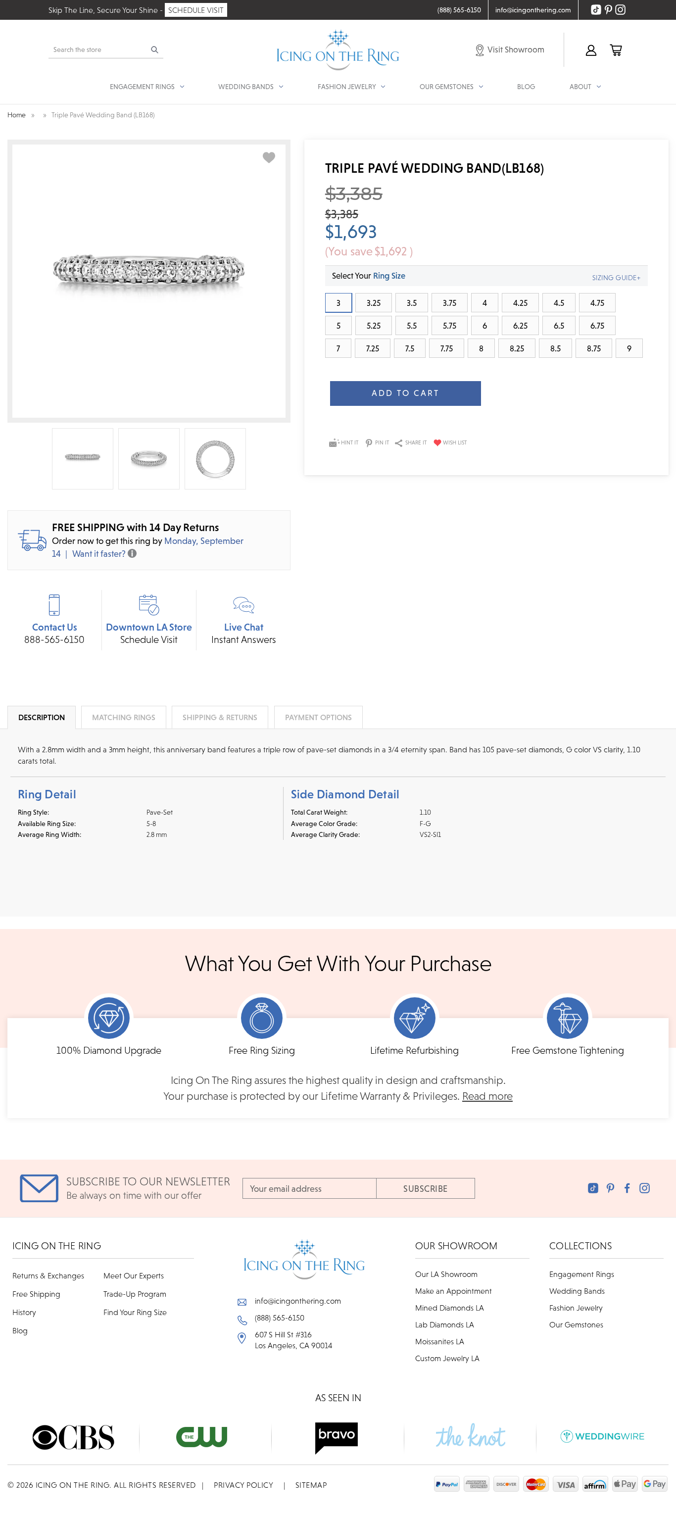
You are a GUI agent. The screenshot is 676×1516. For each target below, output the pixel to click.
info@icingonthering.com (298, 1300)
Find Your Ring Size (135, 1312)
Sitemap (311, 1484)
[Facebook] (627, 1188)
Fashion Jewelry (576, 1307)
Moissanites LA (439, 1341)
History (24, 1312)
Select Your (368, 276)
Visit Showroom (515, 49)
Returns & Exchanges (48, 1275)
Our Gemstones (576, 1324)
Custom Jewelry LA (447, 1358)
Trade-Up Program (134, 1293)
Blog (526, 87)
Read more (487, 1096)
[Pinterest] (610, 1188)
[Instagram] (644, 1188)
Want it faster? (99, 553)
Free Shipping (36, 1293)
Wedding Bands (577, 1290)
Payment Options (318, 717)
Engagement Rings (581, 1274)
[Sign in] (590, 50)
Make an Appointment (453, 1290)
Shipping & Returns (220, 717)
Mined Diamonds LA (449, 1307)
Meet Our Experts (133, 1275)
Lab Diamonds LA (444, 1324)
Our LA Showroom (446, 1274)
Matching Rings (123, 717)
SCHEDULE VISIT (196, 9)
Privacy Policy (243, 1484)
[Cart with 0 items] (615, 50)
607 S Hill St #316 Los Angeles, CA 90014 (294, 1340)
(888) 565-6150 (279, 1317)
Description (41, 717)
